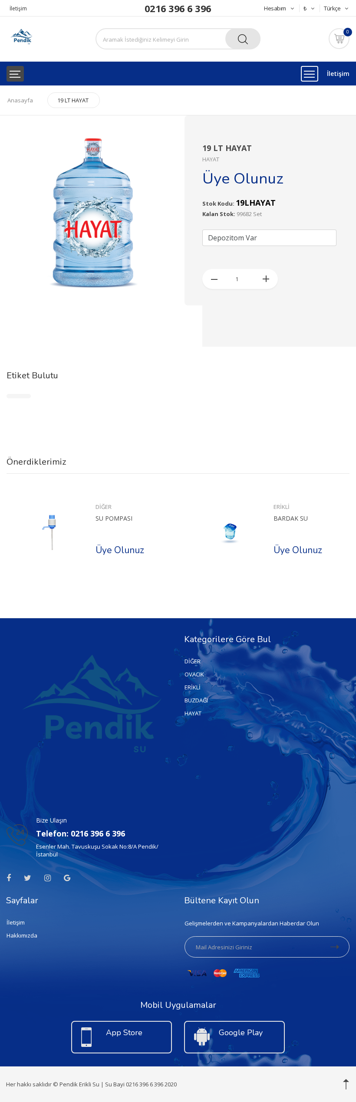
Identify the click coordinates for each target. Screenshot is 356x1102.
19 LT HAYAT (73, 100)
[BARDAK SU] (230, 532)
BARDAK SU (291, 518)
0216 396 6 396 (178, 8)
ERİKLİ (282, 507)
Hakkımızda (22, 935)
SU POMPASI (114, 518)
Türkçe (332, 8)
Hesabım (275, 8)
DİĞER (104, 507)
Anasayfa (20, 100)
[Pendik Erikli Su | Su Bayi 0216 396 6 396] (21, 37)
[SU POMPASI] (52, 532)
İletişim (18, 8)
